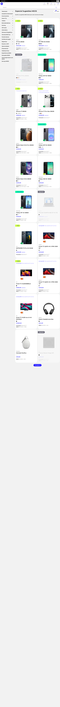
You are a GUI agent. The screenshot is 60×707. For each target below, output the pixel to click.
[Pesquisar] (56, 7)
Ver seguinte (37, 365)
